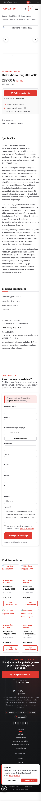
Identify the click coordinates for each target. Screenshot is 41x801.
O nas (20, 759)
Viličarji (20, 734)
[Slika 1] (6, 59)
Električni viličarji (20, 738)
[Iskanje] (24, 8)
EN (31, 2)
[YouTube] (25, 723)
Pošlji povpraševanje (22, 93)
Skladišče (12, 16)
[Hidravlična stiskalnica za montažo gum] (30, 616)
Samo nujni (12, 780)
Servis (20, 762)
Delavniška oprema (8, 19)
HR (37, 2)
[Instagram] (20, 723)
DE (34, 2)
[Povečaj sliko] (20, 39)
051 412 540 (19, 98)
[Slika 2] (17, 59)
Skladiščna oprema (24, 16)
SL (28, 2)
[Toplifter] (9, 8)
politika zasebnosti (27, 529)
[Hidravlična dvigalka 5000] (11, 571)
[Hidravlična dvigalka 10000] (11, 616)
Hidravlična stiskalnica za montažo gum (28, 633)
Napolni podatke (20, 438)
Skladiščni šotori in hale (20, 745)
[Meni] (36, 8)
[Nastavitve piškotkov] (4, 788)
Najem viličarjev (20, 748)
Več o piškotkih (14, 775)
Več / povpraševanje (11, 603)
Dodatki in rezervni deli (20, 741)
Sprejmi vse (29, 780)
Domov (4, 16)
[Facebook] (15, 723)
